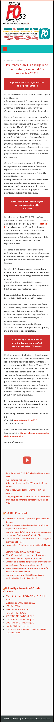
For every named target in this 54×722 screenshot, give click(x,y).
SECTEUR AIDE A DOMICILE (20, 616)
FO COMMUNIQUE (16, 612)
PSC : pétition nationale (17, 479)
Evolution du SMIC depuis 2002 (20, 602)
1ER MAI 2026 (13, 606)
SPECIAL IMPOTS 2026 (17, 609)
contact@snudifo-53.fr (26, 420)
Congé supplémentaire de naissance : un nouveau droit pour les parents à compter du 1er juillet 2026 (28, 499)
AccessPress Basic (43, 719)
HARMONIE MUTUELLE (18, 626)
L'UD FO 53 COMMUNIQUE (20, 619)
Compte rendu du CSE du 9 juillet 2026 (24, 551)
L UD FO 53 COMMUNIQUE (20, 622)
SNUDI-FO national (16, 513)
